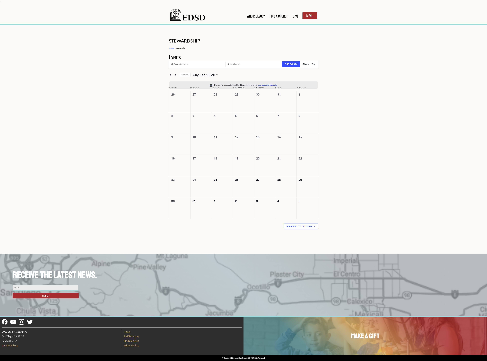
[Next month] (175, 74)
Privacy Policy (131, 345)
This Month (184, 75)
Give (295, 16)
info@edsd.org (10, 345)
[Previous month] (170, 74)
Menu (309, 15)
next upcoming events (267, 85)
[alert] (243, 85)
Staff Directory (132, 336)
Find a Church (131, 340)
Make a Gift (365, 336)
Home (127, 331)
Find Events (291, 64)
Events (171, 48)
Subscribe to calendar (299, 226)
